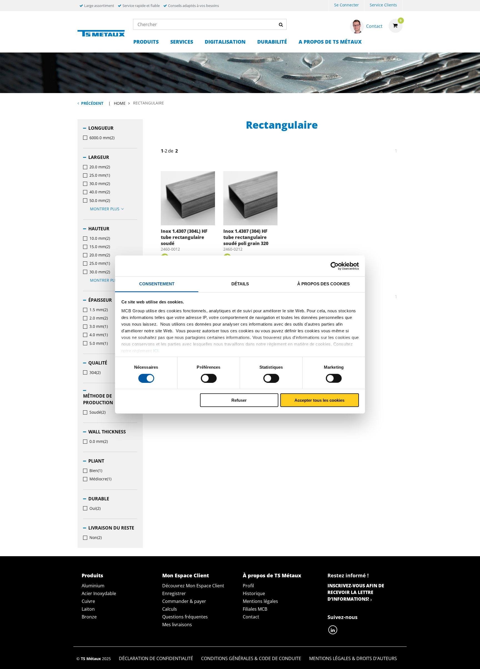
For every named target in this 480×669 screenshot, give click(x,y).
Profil (248, 586)
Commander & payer (184, 601)
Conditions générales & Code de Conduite (251, 658)
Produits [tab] (92, 575)
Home (120, 103)
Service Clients (383, 5)
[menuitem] (346, 5)
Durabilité (272, 41)
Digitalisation (225, 41)
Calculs (169, 609)
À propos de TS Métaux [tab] (272, 575)
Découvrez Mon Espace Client (193, 586)
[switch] (209, 378)
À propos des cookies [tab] (323, 283)
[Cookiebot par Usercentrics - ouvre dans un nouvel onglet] (334, 266)
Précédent (92, 103)
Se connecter (346, 5)
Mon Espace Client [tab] (185, 575)
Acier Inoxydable (99, 593)
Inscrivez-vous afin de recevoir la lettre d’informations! (356, 592)
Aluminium (93, 586)
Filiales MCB (255, 609)
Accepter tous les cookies (319, 400)
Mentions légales (260, 601)
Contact (251, 617)
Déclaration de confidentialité (156, 658)
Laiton (88, 609)
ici (155, 350)
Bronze (89, 617)
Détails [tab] (240, 283)
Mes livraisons (177, 624)
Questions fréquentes (185, 617)
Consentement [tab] (156, 283)
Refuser (239, 400)
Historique (254, 593)
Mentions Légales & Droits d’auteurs (353, 658)
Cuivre (88, 601)
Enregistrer (174, 593)
